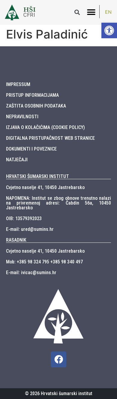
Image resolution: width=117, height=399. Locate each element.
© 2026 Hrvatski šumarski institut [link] (58, 393)
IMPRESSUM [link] (18, 84)
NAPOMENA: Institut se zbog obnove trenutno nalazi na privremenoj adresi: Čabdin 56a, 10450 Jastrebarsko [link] (58, 203)
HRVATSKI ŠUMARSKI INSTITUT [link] (37, 176)
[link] (109, 30)
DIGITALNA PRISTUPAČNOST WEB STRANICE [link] (50, 138)
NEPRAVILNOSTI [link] (22, 116)
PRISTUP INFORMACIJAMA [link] (32, 95)
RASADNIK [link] (16, 240)
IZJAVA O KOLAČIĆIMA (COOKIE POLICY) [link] (45, 127)
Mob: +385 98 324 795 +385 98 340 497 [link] (44, 262)
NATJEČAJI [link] (17, 159)
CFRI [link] (29, 15)
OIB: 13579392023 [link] (24, 218)
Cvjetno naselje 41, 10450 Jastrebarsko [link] (45, 187)
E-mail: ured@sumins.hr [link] (30, 229)
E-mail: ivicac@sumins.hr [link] (31, 272)
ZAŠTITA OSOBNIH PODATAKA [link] (36, 106)
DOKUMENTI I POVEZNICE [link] (31, 149)
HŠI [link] (29, 9)
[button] (91, 12)
